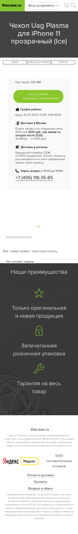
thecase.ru (11, 5)
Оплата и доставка (40, 475)
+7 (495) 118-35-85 (34, 178)
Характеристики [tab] (19, 237)
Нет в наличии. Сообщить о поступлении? (41, 96)
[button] (66, 5)
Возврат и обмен (40, 488)
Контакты (40, 482)
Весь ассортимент (42, 6)
